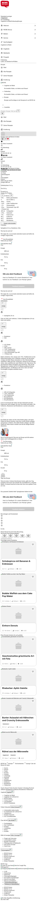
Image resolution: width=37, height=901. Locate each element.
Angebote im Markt (9, 795)
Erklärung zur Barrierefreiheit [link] (12, 884)
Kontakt (6, 831)
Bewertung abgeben (6, 538)
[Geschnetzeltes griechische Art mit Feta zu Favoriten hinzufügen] (33, 639)
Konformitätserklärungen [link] (11, 882)
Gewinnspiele (8, 801)
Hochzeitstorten (19, 763)
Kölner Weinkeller (9, 861)
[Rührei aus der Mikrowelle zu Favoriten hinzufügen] (33, 735)
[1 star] (4, 536)
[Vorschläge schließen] (2, 113)
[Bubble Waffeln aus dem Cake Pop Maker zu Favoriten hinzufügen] (33, 577)
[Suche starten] (18, 110)
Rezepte (10, 763)
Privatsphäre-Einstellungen (11, 877)
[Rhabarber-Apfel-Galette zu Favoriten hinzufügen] (33, 672)
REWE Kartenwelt (9, 856)
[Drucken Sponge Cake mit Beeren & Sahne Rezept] (2, 139)
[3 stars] (16, 536)
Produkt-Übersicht (9, 815)
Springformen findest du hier (24, 491)
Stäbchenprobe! (5, 367)
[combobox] (9, 111)
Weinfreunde (7, 858)
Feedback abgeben (18, 286)
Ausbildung (7, 828)
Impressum (7, 874)
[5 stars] (28, 536)
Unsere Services (8, 800)
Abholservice (7, 813)
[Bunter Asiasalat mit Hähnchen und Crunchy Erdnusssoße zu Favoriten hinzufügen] (33, 701)
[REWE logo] (3, 82)
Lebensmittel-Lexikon (10, 840)
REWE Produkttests (9, 803)
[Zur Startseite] (6, 10)
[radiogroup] (18, 536)
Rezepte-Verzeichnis (9, 841)
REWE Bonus (8, 798)
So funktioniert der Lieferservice (13, 811)
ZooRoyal (7, 859)
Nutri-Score (7, 846)
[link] (20, 87)
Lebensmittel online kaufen (11, 810)
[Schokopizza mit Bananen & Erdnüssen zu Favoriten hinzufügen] (33, 544)
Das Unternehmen (9, 825)
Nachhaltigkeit (8, 823)
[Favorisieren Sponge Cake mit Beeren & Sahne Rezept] (7, 139)
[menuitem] (18, 25)
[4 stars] (22, 536)
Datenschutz (7, 873)
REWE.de (3, 763)
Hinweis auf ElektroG (10, 880)
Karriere (6, 826)
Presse (6, 829)
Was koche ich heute (9, 844)
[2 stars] (10, 536)
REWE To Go (8, 855)
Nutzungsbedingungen (10, 876)
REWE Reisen (8, 853)
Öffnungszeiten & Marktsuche (12, 843)
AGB (5, 871)
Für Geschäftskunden (10, 816)
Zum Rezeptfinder (8, 239)
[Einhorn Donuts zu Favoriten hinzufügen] (33, 609)
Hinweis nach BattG (9, 879)
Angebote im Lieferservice (11, 797)
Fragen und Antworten (10, 838)
